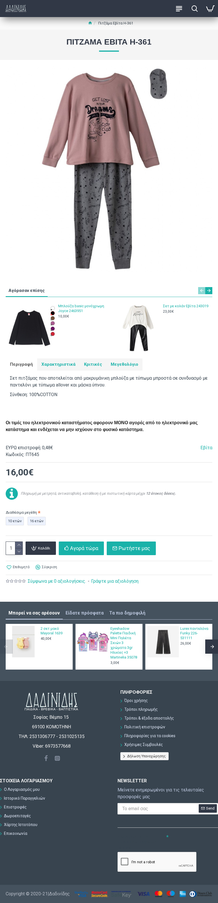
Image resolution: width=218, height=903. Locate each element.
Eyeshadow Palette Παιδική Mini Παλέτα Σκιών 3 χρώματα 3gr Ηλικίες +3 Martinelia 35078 (123, 642)
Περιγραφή (21, 364)
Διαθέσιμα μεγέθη (21, 512)
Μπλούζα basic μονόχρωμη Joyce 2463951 (81, 308)
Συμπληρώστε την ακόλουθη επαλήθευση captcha (137, 842)
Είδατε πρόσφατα (85, 613)
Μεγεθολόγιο (124, 364)
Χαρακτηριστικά (58, 364)
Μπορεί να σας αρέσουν (34, 613)
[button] (201, 290)
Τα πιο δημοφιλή (127, 613)
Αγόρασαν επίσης (27, 290)
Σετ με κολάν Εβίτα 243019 (185, 306)
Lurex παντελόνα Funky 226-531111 (194, 633)
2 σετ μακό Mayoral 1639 (51, 631)
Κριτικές (93, 364)
